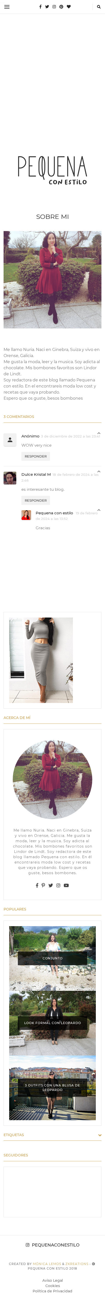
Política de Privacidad (52, 1291)
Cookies (52, 1286)
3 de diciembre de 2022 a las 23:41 (70, 436)
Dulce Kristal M (36, 474)
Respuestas (98, 434)
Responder (36, 456)
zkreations (76, 1264)
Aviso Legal (52, 1280)
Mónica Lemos (47, 1264)
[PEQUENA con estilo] (52, 169)
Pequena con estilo (55, 513)
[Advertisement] (52, 71)
